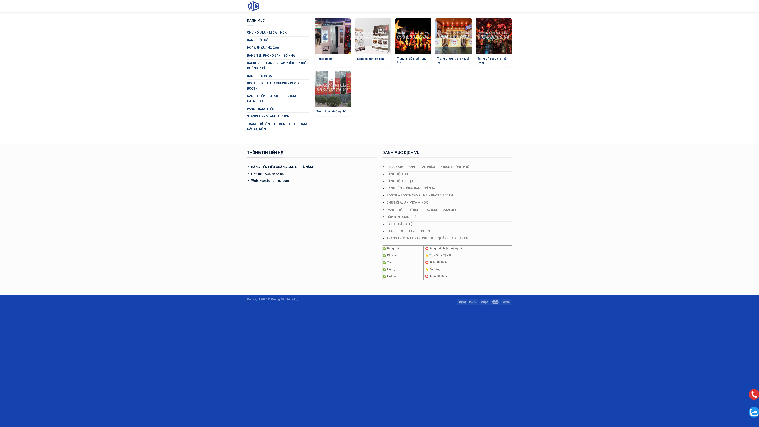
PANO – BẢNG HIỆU (400, 224)
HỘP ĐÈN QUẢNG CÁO (263, 48)
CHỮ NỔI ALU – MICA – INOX (407, 202)
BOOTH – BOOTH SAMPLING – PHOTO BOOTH (420, 195)
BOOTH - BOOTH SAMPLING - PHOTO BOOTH (273, 85)
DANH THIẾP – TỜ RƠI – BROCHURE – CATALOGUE (423, 210)
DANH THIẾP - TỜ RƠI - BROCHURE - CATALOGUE (273, 98)
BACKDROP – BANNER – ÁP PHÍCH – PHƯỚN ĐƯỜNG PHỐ (428, 167)
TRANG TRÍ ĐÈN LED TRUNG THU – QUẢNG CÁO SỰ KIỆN (427, 238)
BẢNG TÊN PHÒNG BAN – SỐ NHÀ (411, 188)
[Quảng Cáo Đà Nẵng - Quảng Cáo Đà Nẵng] (257, 6)
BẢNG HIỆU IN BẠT (260, 76)
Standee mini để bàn (370, 58)
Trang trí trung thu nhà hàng (492, 60)
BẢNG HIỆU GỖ (257, 40)
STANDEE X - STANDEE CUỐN (268, 116)
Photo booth (325, 58)
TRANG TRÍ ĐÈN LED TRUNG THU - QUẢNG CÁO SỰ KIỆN (277, 126)
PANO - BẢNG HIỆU (260, 109)
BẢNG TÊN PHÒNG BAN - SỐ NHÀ (271, 55)
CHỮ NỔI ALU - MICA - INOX (267, 32)
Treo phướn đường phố (331, 111)
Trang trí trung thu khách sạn (453, 60)
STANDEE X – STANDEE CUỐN (408, 231)
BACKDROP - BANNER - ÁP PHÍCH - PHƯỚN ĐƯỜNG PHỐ (278, 65)
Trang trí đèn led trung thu (412, 60)
